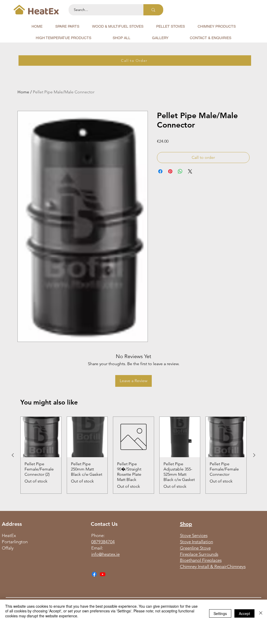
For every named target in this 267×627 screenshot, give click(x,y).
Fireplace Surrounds (199, 554)
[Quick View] (41, 437)
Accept (244, 613)
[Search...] (153, 9)
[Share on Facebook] (160, 171)
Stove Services (194, 535)
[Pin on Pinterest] (170, 171)
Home (23, 91)
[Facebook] (94, 574)
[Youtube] (102, 574)
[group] (133, 455)
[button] (67, 26)
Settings (220, 613)
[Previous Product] (13, 455)
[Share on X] (190, 171)
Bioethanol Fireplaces (201, 560)
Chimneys (236, 566)
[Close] (261, 613)
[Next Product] (254, 455)
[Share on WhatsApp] (180, 171)
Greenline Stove (195, 548)
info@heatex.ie (105, 554)
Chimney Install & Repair (203, 566)
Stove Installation (196, 541)
